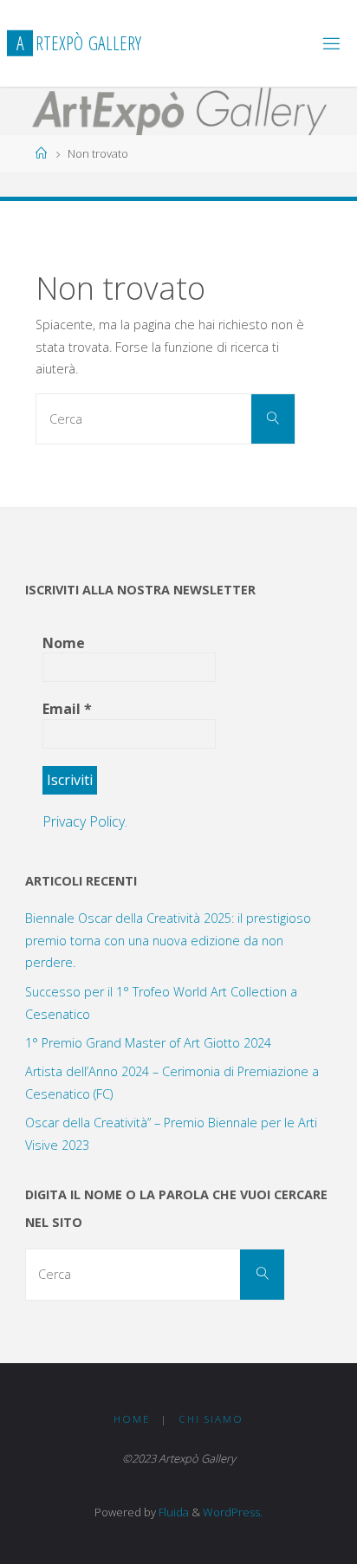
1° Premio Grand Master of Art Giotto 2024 (148, 1043)
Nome (63, 642)
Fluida (172, 1512)
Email (67, 708)
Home (132, 1418)
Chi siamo (210, 1418)
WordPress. (233, 1512)
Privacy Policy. (84, 821)
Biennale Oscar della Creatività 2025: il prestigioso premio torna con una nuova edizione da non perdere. (168, 940)
